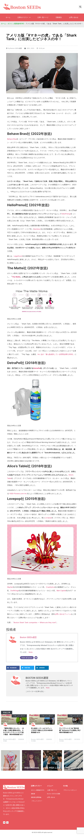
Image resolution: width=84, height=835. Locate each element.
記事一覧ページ (43, 17)
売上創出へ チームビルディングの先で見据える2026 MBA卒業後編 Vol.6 (42, 730)
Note (30, 652)
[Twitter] (4, 822)
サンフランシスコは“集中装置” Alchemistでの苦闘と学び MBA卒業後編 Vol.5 (70, 730)
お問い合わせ (73, 17)
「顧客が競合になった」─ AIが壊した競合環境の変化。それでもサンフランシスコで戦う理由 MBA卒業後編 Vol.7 (13, 731)
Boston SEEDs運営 (28, 637)
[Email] (35, 657)
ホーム (8, 17)
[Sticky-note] (7, 822)
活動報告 (59, 17)
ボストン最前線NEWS (16, 24)
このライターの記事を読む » (35, 691)
